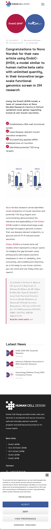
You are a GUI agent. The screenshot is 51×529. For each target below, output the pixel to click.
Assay (31, 43)
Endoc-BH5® (12, 244)
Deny (25, 511)
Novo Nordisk (12, 207)
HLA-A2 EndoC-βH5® (17, 448)
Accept (25, 504)
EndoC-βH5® (14, 444)
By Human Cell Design (32, 40)
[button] (47, 475)
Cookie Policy (19, 525)
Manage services (25, 497)
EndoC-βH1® (13, 458)
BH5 (36, 43)
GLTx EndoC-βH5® (16, 451)
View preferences (25, 518)
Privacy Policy (31, 525)
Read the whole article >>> (21, 319)
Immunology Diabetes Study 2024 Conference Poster (30, 373)
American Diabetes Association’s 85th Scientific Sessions (30, 362)
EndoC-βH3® (14, 455)
